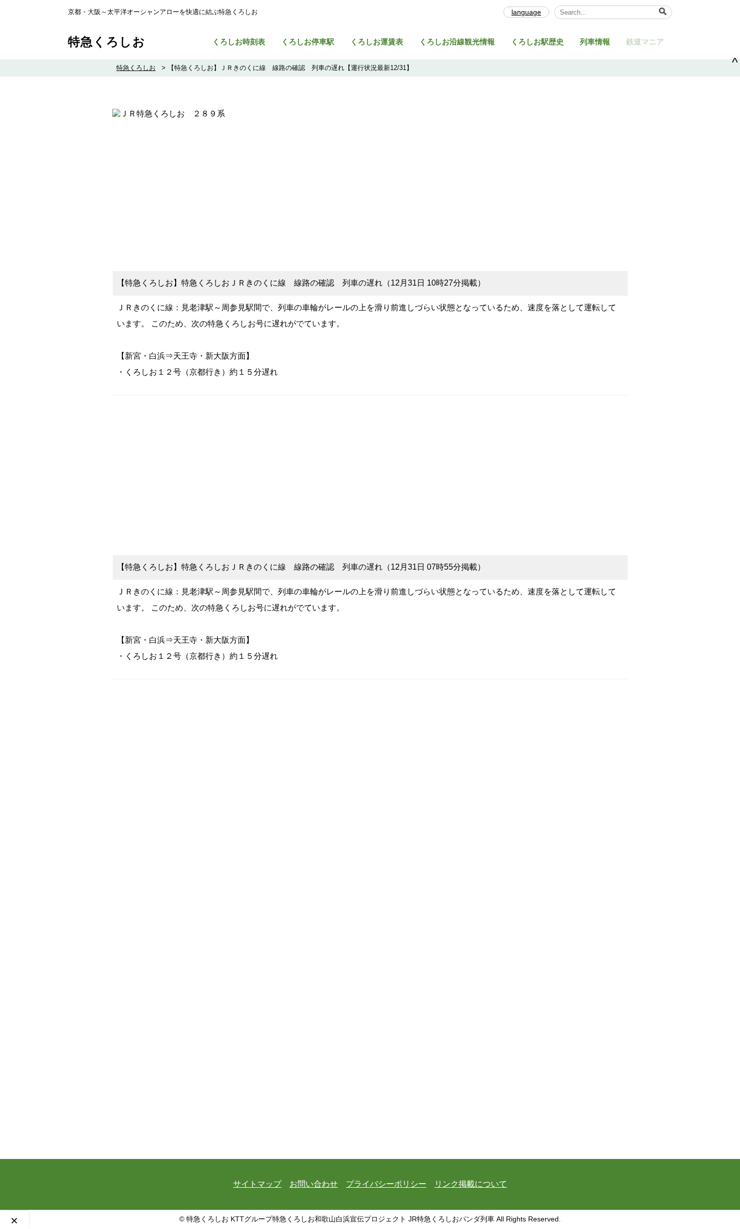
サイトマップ (257, 1184)
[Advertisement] (370, 189)
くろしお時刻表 (238, 41)
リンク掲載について (470, 1184)
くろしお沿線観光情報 (457, 41)
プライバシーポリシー (386, 1184)
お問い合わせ (313, 1184)
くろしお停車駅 (307, 41)
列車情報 (595, 41)
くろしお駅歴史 (537, 41)
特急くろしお (106, 41)
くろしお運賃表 (376, 41)
